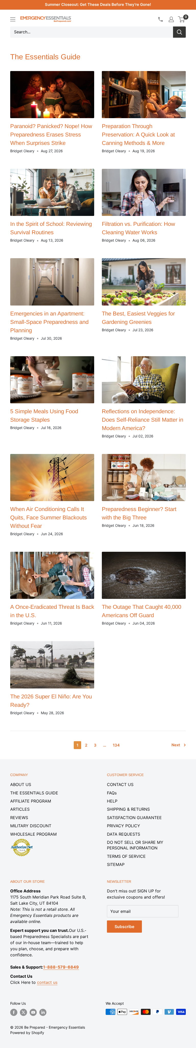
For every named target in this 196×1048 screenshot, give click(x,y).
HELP (112, 801)
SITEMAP (116, 864)
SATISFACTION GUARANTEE (134, 817)
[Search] (179, 32)
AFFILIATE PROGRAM (30, 801)
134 (116, 745)
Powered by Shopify (27, 1032)
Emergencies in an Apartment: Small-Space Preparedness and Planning (49, 322)
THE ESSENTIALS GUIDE (34, 792)
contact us (47, 982)
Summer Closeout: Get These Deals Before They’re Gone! (98, 4)
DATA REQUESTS (123, 834)
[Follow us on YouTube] (33, 1012)
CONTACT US (120, 784)
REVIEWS (19, 817)
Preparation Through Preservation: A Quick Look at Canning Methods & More (138, 134)
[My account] (171, 19)
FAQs (112, 792)
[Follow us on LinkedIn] (42, 1012)
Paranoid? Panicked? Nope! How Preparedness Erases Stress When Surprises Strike (51, 134)
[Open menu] (12, 19)
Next (176, 744)
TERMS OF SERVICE (126, 856)
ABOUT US (20, 784)
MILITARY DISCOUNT (30, 825)
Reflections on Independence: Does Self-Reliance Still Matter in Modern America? (142, 419)
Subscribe (124, 926)
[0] (181, 19)
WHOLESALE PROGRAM (33, 834)
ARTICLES (20, 809)
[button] (181, 19)
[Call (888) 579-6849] (160, 19)
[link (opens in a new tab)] (21, 839)
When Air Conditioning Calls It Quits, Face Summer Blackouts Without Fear (48, 517)
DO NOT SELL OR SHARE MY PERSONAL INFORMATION (135, 845)
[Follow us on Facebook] (13, 1012)
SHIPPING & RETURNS (128, 809)
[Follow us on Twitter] (23, 1012)
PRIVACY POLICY (123, 825)
